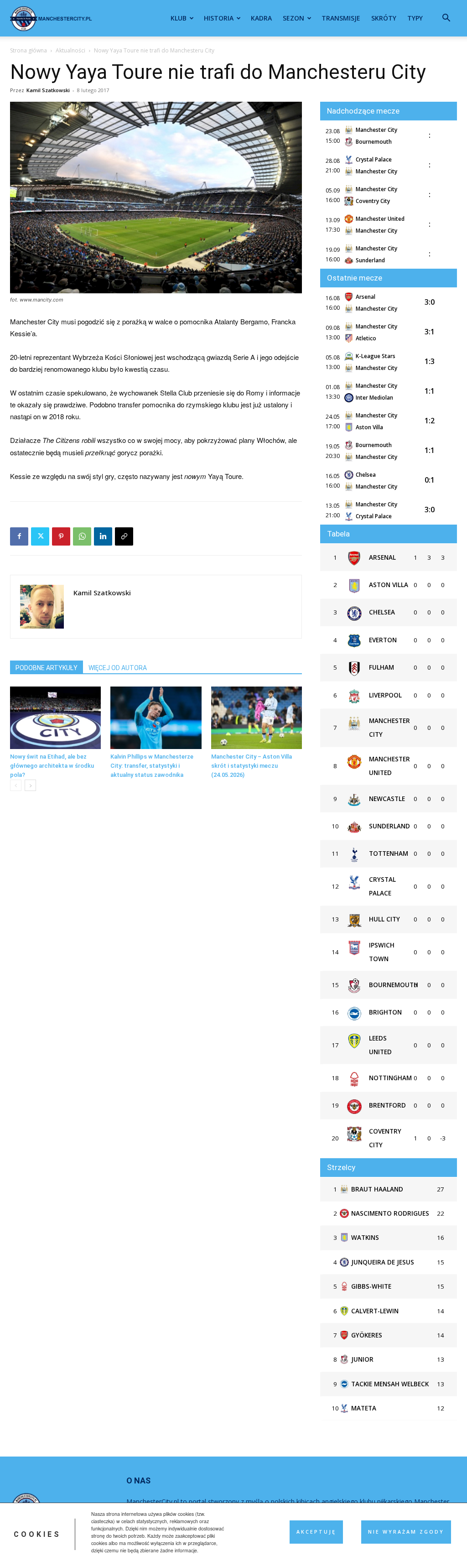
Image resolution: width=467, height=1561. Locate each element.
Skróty (383, 18)
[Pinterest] (61, 536)
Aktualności (70, 50)
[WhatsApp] (82, 536)
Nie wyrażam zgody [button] (406, 1532)
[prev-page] (15, 785)
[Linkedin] (103, 536)
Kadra (261, 18)
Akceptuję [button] (316, 1532)
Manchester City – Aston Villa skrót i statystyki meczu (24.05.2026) (251, 765)
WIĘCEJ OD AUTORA (117, 667)
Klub (179, 18)
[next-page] (30, 785)
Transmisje (341, 18)
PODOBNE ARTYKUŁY (47, 667)
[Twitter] (40, 536)
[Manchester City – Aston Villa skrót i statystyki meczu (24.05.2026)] (256, 718)
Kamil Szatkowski (48, 90)
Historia (219, 18)
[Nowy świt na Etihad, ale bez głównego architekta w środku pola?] (55, 718)
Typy (415, 18)
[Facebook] (19, 536)
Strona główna (28, 50)
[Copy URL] (124, 536)
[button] (446, 19)
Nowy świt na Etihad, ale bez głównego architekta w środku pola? (52, 765)
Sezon (293, 18)
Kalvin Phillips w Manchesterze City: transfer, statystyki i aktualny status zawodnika (151, 765)
